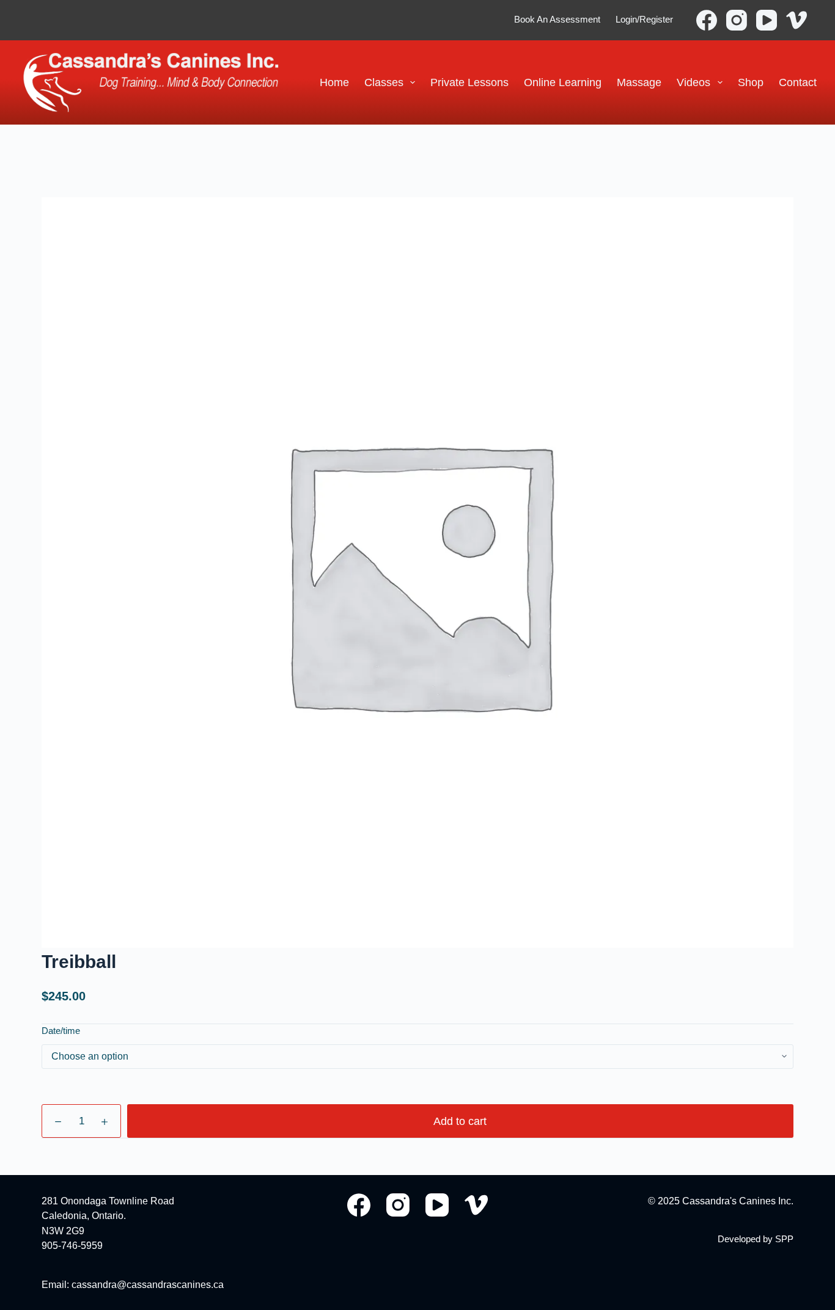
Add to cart (460, 1121)
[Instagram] (736, 20)
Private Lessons (469, 82)
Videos (693, 82)
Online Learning (562, 82)
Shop (750, 82)
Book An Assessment (557, 19)
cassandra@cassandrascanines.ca (148, 1284)
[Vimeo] (796, 20)
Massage (639, 82)
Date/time (61, 1030)
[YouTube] (766, 20)
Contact (798, 82)
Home (334, 82)
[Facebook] (706, 20)
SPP (784, 1239)
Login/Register (644, 19)
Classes (383, 82)
